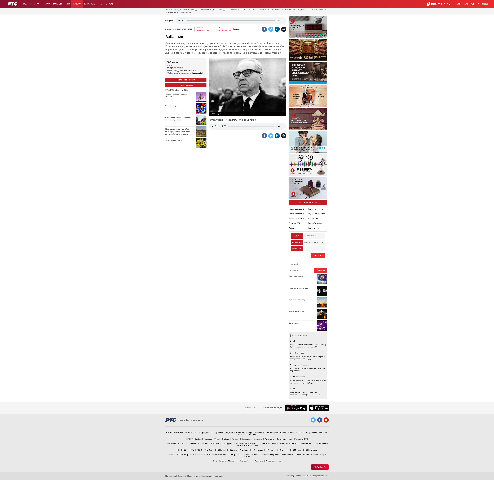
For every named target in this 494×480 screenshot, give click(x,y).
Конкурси (259, 461)
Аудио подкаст (186, 85)
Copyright (182, 476)
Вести (27, 3)
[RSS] (477, 4)
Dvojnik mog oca (297, 353)
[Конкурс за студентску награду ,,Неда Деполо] (308, 73)
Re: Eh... (293, 389)
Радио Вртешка (289, 10)
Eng (466, 3)
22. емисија (294, 323)
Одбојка (225, 439)
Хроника (219, 432)
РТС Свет (208, 450)
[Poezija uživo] (310, 96)
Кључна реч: (297, 249)
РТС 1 (183, 450)
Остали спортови (284, 439)
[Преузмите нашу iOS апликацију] (319, 408)
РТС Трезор (282, 450)
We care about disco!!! (298, 311)
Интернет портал (273, 461)
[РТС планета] (438, 4)
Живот (181, 443)
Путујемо (228, 443)
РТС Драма (232, 450)
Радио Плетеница (238, 10)
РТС (100, 3)
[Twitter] (270, 29)
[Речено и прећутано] (308, 142)
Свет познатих (241, 443)
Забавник (172, 62)
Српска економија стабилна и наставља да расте (178, 118)
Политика (178, 432)
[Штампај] (283, 29)
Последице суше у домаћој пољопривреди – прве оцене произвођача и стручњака (177, 131)
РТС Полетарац (310, 450)
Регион (188, 432)
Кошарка (208, 439)
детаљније (197, 73)
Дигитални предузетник (301, 443)
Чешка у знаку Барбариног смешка (177, 95)
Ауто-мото (269, 439)
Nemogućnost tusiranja (300, 365)
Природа (284, 443)
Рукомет (235, 439)
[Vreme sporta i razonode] (308, 165)
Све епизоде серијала (185, 80)
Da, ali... (293, 341)
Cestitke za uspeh (297, 377)
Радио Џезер (304, 10)
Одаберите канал (310, 236)
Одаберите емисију (311, 242)
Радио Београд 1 (173, 10)
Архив (314, 10)
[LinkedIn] (277, 29)
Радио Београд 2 (190, 10)
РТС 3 (199, 450)
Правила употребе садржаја (199, 476)
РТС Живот (244, 450)
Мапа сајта (320, 467)
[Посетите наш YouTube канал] (326, 420)
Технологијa (216, 443)
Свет (196, 432)
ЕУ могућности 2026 (247, 434)
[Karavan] (311, 119)
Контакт (323, 10)
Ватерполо (247, 439)
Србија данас (207, 432)
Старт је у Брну (171, 106)
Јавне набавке (246, 461)
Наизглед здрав (251, 445)
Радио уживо (186, 13)
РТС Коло (270, 450)
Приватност (170, 476)
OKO (47, 3)
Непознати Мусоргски (298, 288)
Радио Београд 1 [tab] (176, 89)
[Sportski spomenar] (308, 188)
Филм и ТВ (265, 443)
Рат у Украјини (271, 432)
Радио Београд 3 (207, 10)
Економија (240, 432)
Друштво (229, 432)
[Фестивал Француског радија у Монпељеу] (309, 50)
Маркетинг (233, 461)
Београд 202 (222, 10)
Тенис (217, 439)
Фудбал (197, 439)
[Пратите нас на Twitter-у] (313, 420)
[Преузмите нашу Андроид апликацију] (296, 408)
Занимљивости (192, 443)
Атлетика (258, 439)
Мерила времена (255, 432)
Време (283, 432)
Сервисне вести (295, 432)
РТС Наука (220, 450)
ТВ (68, 3)
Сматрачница (311, 432)
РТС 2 (191, 450)
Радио (77, 3)
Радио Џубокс (274, 10)
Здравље (254, 443)
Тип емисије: (297, 242)
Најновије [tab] (294, 264)
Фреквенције (172, 13)
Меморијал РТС (301, 439)
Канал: (296, 236)
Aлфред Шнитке (296, 276)
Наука (275, 443)
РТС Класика (257, 450)
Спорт (38, 3)
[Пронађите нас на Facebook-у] (319, 420)
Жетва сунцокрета (173, 140)
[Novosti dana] (308, 27)
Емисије (89, 3)
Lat (458, 3)
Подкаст (323, 432)
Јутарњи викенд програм (300, 300)
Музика (205, 443)
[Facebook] (264, 29)
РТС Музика (295, 450)
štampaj (236, 29)
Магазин (58, 3)
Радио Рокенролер (257, 10)
